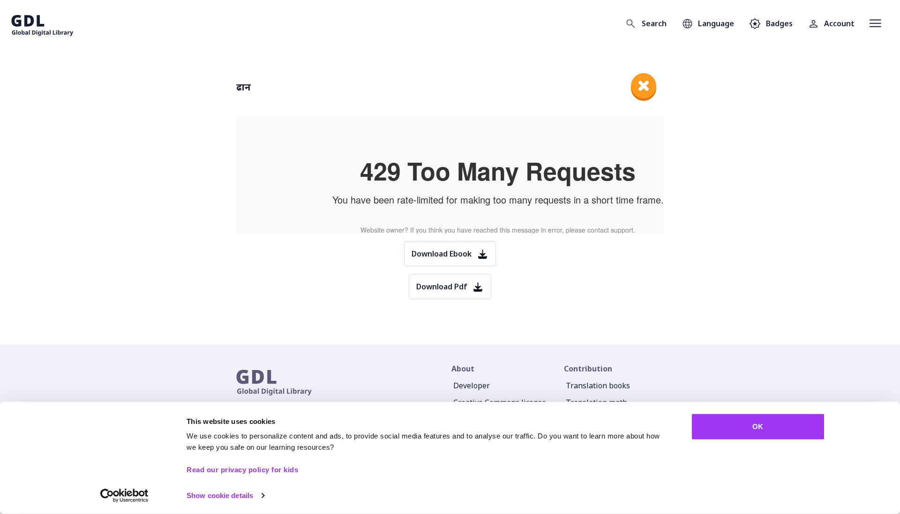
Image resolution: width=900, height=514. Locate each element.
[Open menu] (875, 23)
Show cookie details (220, 495)
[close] (643, 85)
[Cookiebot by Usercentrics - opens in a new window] (124, 496)
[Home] (42, 23)
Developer (471, 385)
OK (757, 427)
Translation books (598, 385)
